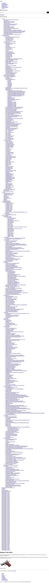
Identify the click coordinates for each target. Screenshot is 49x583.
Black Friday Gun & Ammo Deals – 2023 (8, 487)
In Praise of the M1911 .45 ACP (9, 26)
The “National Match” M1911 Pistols (11, 116)
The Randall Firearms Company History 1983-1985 (13, 123)
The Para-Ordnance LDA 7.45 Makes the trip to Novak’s (14, 452)
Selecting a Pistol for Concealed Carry (11, 253)
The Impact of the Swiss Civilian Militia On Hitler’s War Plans (15, 483)
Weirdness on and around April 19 (11, 416)
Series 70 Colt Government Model (11, 65)
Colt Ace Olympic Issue (9, 51)
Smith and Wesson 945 (9, 171)
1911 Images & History (5, 35)
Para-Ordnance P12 (9, 362)
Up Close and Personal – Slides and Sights (12, 462)
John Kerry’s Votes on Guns (10, 477)
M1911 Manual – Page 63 (6, 543)
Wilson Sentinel (8, 187)
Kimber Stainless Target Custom (11, 348)
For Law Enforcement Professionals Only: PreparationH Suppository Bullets (17, 422)
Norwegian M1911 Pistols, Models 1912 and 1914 (13, 113)
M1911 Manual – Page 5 (5, 530)
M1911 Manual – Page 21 (6, 503)
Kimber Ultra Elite (8, 164)
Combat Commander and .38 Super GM (12, 59)
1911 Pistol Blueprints (7, 213)
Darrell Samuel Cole (11, 222)
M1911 (7, 64)
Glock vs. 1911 (8, 423)
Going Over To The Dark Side (10, 441)
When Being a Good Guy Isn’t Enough (12, 259)
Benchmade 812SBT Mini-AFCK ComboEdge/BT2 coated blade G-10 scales (17, 313)
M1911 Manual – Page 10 (6, 492)
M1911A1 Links (6, 196)
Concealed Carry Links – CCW (8, 193)
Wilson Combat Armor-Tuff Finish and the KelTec (13, 294)
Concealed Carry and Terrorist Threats (11, 240)
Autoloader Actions (9, 389)
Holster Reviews (6, 295)
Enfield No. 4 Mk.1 (9, 321)
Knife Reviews (6, 312)
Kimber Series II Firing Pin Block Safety (12, 400)
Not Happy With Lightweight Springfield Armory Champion (15, 361)
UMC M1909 (10, 84)
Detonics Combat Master (9, 60)
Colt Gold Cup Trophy (9, 154)
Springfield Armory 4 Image (12, 104)
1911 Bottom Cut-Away (9, 38)
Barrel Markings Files (9, 89)
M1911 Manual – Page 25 (6, 506)
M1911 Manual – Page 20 (6, 502)
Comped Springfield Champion (10, 157)
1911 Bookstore (8, 418)
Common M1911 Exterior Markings (11, 109)
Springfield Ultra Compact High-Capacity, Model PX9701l (15, 372)
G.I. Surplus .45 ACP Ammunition (11, 110)
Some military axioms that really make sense (12, 432)
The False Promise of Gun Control (13, 429)
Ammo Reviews (6, 237)
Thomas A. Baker (10, 233)
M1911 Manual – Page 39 (6, 519)
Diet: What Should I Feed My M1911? (10, 24)
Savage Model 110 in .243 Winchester (11, 324)
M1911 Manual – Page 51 (6, 531)
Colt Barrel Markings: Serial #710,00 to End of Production (16, 91)
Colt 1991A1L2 (8, 150)
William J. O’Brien (10, 235)
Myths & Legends (4, 6)
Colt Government (8, 155)
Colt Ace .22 (8, 50)
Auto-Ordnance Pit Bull (9, 146)
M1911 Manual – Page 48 (6, 528)
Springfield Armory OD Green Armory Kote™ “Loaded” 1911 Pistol (16, 370)
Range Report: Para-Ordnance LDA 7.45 (12, 365)
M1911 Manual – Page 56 (6, 536)
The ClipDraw (8, 305)
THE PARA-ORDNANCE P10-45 (11, 378)
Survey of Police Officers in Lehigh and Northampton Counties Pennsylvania (17, 480)
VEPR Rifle (7, 325)
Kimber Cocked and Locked (10, 161)
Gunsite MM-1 (8, 338)
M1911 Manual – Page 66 (6, 548)
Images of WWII (8, 62)
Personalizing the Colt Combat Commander (12, 363)
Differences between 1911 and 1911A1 (12, 61)
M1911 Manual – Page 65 (6, 547)
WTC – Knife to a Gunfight (10, 129)
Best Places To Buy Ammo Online (9, 22)
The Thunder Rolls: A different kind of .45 (12, 454)
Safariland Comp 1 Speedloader (12, 281)
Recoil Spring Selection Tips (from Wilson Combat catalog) (15, 405)
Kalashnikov (8, 322)
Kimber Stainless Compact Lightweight (12, 347)
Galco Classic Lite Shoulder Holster (11, 298)
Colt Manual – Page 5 (9, 206)
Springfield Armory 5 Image (12, 105)
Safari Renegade (8, 169)
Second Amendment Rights (10, 479)
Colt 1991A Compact (9, 148)
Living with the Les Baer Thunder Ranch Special (13, 353)
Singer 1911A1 (8, 66)
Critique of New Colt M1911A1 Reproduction (13, 335)
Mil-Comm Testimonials (11, 287)
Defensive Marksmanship (9, 421)
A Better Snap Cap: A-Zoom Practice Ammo (12, 263)
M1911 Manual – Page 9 (5, 546)
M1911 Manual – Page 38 (6, 518)
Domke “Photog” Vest (9, 270)
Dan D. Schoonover (11, 221)
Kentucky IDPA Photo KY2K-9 (12, 278)
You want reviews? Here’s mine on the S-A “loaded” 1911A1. (15, 385)
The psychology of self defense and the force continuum (14, 256)
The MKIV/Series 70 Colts (10, 122)
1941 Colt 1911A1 (8, 48)
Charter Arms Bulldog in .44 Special (11, 439)
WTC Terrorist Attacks (9, 136)
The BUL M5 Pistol (9, 375)
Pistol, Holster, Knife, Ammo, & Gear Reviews (11, 465)
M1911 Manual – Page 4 (5, 520)
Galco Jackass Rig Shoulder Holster (11, 299)
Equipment (3, 575)
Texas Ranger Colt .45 (9, 71)
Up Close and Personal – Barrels (11, 456)
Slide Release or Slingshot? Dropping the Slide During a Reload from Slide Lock (18, 408)
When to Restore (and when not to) (11, 414)
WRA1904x (9, 86)
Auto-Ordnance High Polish (10, 144)
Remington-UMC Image (11, 100)
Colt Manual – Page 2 (9, 204)
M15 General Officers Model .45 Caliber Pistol (13, 112)
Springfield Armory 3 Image (12, 103)
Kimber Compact (8, 162)
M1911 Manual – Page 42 (6, 523)
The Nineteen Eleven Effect (10, 484)
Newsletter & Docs (9, 426)
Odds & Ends (6, 415)
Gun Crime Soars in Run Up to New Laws (14, 428)
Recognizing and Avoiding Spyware (11, 431)
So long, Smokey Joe (11, 232)
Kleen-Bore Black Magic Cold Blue (11, 285)
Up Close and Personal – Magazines (11, 460)
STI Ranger (7, 373)
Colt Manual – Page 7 (9, 208)
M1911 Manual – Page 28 (6, 509)
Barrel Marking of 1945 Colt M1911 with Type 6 (15, 90)
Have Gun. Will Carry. (9, 246)
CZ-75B (7, 440)
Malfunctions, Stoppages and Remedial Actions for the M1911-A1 (16, 401)
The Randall (7, 379)
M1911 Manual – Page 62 (6, 542)
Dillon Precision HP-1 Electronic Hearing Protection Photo (16, 276)
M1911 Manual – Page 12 (6, 494)
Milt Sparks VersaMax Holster (10, 302)
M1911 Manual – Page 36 (6, 517)
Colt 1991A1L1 (8, 149)
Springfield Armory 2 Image (12, 102)
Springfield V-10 (8, 180)
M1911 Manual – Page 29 (6, 510)
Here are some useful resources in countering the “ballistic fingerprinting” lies (17, 396)
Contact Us (2, 14)
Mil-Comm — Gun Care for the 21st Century (12, 286)
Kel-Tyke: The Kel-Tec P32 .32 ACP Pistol (12, 445)
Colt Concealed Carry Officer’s (10, 53)
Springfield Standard (9, 179)
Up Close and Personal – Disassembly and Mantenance (14, 457)
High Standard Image (11, 98)
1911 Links (3, 192)
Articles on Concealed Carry (8, 261)
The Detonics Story (9, 117)
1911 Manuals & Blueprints (6, 201)
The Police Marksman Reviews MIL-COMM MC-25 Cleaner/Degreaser (17, 292)
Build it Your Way (8, 391)
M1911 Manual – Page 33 (6, 514)
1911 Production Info (5, 4)
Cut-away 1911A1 (8, 158)
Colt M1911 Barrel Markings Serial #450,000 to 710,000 (16, 93)
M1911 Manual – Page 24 (6, 505)
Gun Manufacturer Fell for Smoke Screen (12, 475)
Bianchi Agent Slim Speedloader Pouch (12, 266)
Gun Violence (8, 476)
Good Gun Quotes (6, 25)
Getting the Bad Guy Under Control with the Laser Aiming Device (16, 284)
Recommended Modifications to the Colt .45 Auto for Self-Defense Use (16, 406)
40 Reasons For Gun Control (10, 468)
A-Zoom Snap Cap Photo (11, 271)
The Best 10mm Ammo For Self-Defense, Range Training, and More (14, 31)
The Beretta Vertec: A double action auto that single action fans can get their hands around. (19, 448)
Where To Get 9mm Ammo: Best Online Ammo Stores (12, 34)
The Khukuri (8, 317)
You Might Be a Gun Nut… (10, 437)
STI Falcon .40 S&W (9, 183)
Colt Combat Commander (10, 152)
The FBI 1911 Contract (9, 119)
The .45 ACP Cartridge (7, 29)
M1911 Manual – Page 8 (5, 545)
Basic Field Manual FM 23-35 (6, 491)
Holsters (3, 576)
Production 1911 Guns (7, 140)
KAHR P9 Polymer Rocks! (10, 444)
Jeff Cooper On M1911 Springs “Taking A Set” (13, 399)
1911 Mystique (8, 419)
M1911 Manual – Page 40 (6, 521)
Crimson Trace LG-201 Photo (12, 275)
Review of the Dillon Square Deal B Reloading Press (14, 288)
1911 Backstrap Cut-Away (10, 37)
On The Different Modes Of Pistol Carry (12, 249)
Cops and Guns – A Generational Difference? (12, 243)
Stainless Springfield (9, 181)
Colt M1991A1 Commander (10, 334)
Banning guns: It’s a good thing (10, 471)
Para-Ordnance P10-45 (9, 167)
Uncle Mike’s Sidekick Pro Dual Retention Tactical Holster (15, 309)
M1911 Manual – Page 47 (6, 527)
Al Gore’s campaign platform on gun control (12, 469)
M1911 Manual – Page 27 (6, 508)
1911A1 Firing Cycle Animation (11, 41)
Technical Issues (4, 579)
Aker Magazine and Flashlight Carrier (11, 265)
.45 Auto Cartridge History (10, 76)
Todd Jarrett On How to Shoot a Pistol (11, 434)
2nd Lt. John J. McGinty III (12, 218)
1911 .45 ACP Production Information (11, 417)
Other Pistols (4, 577)
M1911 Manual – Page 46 (6, 526)
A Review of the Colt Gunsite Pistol (11, 328)
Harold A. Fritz (10, 224)
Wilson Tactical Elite (9, 188)
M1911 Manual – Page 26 (6, 507)
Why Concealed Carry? (9, 260)
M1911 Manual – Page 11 (6, 493)
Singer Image (10, 101)
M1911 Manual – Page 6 (5, 539)
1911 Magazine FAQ (9, 78)
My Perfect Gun (8, 357)
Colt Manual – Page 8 (9, 209)
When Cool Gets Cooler (9, 382)
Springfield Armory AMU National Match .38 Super (14, 67)
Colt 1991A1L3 (8, 151)
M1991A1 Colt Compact (9, 166)
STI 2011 (7, 182)
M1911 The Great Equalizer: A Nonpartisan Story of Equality (15, 248)
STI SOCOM (8, 374)
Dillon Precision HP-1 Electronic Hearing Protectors (14, 269)
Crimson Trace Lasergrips (10, 268)
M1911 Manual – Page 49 (6, 529)
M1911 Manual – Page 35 (6, 516)
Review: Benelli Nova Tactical (10, 323)
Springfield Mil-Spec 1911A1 (10, 177)
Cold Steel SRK (8, 314)
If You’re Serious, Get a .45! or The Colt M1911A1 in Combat (17, 226)
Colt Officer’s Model (9, 55)
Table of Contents (8, 211)
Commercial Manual (9, 210)
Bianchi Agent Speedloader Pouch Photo (14, 274)
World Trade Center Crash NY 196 (11, 128)
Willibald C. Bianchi (11, 236)
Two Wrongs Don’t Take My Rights (11, 435)
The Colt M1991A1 (9, 376)
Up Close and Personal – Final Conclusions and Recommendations (16, 458)
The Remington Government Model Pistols (12, 124)
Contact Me (3, 488)
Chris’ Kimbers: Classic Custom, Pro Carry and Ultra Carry (15, 331)
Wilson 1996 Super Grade (10, 185)
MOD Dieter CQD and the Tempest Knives (12, 315)
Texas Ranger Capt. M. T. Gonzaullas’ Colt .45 (13, 70)
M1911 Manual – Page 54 (6, 534)
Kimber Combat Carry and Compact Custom (12, 340)
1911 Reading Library (5, 215)
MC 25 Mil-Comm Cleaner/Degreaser (13, 279)
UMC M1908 (10, 83)
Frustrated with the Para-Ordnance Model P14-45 (13, 336)
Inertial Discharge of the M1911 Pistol (11, 387)
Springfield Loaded (9, 371)
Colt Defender (8, 332)
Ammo (3, 573)
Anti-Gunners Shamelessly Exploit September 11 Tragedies (15, 470)
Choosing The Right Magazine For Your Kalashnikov (14, 267)
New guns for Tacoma (9, 359)
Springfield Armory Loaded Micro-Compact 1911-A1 (14, 369)
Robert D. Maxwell (11, 230)
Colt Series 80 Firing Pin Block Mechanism (12, 392)
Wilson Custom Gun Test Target (10, 384)
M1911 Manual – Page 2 (5, 501)
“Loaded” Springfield (9, 141)
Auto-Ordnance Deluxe (9, 143)
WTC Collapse (8, 133)
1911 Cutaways (6, 20)
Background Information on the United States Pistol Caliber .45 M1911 (16, 88)
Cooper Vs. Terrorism (9, 242)
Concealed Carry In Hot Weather (11, 241)
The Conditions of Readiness (8, 33)
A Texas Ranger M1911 (9, 49)
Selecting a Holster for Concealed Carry (12, 252)
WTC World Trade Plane (9, 139)
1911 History (8, 77)
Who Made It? (8, 127)
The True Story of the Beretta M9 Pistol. (12, 126)
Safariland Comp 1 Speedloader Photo (13, 282)
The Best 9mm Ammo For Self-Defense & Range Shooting (13, 32)
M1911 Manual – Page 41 (6, 522)
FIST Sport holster (8, 297)
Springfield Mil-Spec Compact (10, 178)
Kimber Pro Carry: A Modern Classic (11, 344)
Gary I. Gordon (10, 223)
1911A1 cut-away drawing (10, 142)
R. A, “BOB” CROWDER (10, 114)
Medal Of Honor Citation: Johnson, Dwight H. (15, 228)
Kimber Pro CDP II (9, 345)
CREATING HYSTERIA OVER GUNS (12, 473)
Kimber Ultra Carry (9, 349)
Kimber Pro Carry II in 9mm (10, 343)
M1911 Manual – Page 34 (6, 515)
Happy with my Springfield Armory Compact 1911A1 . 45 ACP (15, 339)
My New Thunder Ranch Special (11, 356)
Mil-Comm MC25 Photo (11, 280)
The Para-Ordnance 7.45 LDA (10, 451)
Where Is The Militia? (9, 486)
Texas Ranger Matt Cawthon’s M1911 (11, 72)
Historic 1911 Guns (7, 42)
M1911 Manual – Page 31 (6, 512)
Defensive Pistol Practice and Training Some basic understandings (16, 244)
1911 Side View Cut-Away (10, 39)
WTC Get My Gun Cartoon (10, 135)
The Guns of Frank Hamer (10, 120)
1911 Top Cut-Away (9, 40)
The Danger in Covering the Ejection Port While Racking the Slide (16, 410)
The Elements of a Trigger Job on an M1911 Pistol (13, 411)
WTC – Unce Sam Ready (10, 132)
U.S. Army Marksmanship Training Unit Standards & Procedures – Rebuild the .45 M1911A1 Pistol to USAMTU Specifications (25, 413)
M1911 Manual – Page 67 (6, 549)
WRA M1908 (10, 85)
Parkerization (8, 404)
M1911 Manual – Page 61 (6, 541)
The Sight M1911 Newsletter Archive (13, 430)
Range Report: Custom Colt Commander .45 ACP (13, 364)
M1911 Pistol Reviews (7, 326)
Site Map (3, 489)
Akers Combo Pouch (11, 273)
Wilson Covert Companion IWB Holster (12, 311)
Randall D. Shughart (11, 229)
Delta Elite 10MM (8, 159)
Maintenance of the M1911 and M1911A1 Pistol (11, 28)
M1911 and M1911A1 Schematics (9, 27)
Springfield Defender (9, 174)
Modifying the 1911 (9, 402)
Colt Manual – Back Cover (10, 203)
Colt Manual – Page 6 (9, 207)
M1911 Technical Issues (7, 386)
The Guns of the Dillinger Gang (10, 73)
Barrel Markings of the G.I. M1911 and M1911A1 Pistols (14, 107)
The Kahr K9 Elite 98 (9, 450)
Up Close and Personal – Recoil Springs (12, 461)
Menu (1, 1)
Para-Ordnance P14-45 (9, 168)
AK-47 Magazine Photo (11, 272)
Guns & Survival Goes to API (10, 245)
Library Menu (6, 318)
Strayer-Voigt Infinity (9, 184)
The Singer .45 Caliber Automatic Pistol (12, 125)
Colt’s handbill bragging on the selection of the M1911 (14, 58)
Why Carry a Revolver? (9, 464)
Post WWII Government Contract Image (14, 99)
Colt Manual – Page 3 (9, 205)
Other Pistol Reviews (7, 438)
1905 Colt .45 (8, 44)
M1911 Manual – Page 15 (6, 497)
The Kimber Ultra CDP (9, 377)
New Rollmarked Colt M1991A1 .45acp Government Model (15, 360)
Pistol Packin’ (8, 250)
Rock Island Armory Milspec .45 (11, 367)
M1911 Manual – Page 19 (6, 500)
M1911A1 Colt (8, 354)
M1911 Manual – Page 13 (6, 495)
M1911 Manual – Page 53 (6, 533)
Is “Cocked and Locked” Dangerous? (11, 398)
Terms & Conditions (5, 490)
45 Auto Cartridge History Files (10, 79)
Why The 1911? (8, 436)
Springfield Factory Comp (10, 175)
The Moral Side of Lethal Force (10, 255)
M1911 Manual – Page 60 (6, 540)
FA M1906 (9, 80)
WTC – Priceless (8, 131)
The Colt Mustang (8, 449)
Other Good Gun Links (7, 198)
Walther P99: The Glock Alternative (11, 463)
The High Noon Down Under (10, 307)
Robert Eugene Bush (11, 231)
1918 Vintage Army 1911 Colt (10, 47)
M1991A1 (7, 165)
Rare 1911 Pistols (6, 190)
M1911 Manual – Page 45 (6, 525)
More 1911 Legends (9, 217)
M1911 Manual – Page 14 (6, 496)
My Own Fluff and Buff (9, 403)
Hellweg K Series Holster (9, 300)
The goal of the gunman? (9, 254)
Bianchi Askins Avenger (9, 296)
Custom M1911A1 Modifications (11, 393)
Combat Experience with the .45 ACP (13, 220)
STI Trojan (7, 327)
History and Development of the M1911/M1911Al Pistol (14, 111)
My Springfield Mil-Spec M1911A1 (11, 358)
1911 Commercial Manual (8, 202)
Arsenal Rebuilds (8, 87)
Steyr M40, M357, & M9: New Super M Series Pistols (14, 447)
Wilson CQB (8, 383)
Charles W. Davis (10, 219)
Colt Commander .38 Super (10, 52)
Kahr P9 (7, 443)
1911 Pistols (4, 578)
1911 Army (7, 45)
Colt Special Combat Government (11, 156)
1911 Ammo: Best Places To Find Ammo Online (11, 19)
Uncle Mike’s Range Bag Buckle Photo (14, 283)
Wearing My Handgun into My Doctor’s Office (13, 258)
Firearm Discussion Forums (8, 194)
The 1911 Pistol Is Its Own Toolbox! (11, 409)
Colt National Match (9, 54)
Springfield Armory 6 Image (12, 106)
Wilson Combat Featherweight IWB (11, 310)
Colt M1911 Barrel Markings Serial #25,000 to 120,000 (16, 92)
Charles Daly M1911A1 (9, 330)
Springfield (7, 172)
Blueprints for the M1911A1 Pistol (11, 214)
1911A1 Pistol (8, 46)
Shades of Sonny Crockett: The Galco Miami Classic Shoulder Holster (16, 304)
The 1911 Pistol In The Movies (8, 191)
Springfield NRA (8, 68)
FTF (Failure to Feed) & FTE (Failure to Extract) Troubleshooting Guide (17, 395)
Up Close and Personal (9, 455)
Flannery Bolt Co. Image (11, 97)
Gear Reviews (6, 262)
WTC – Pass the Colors (9, 130)
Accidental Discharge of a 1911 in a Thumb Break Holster (14, 388)
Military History (6, 197)
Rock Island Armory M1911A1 (10, 366)
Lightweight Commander (9, 63)
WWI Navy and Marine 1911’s (10, 74)
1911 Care (3, 18)
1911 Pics (3, 8)
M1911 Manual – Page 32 (6, 513)
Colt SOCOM (8, 57)
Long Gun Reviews (7, 319)
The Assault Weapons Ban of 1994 (11, 481)
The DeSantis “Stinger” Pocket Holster (12, 306)
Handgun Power (8, 424)
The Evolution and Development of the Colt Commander (14, 118)
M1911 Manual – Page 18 (6, 499)
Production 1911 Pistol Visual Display (9, 189)
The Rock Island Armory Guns (10, 380)
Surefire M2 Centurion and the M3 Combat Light (13, 291)
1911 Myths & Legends (7, 216)
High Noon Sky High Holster (10, 301)
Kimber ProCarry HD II (9, 346)
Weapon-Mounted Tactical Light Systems (12, 293)
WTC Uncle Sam (8, 137)
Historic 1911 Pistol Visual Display (9, 75)
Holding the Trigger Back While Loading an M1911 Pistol (14, 397)
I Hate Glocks (8, 442)
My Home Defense (9, 478)
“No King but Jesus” (9, 467)
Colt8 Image (9, 96)
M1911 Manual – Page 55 (6, 535)
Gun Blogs (5, 195)
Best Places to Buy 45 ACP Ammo (9, 21)
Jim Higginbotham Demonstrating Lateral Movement (14, 247)
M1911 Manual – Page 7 (5, 544)
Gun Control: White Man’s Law (12, 427)
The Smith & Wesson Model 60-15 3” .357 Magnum (14, 453)
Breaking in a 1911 (8, 390)
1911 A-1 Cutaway (7, 36)
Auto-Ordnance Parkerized (10, 145)
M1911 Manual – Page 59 (6, 538)
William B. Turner (10, 234)
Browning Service (8, 320)
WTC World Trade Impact (10, 138)
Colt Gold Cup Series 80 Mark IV (11, 333)
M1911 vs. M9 (4, 5)
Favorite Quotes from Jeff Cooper (11, 474)
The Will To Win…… (9, 257)
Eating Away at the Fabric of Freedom (11, 466)
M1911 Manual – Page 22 (6, 504)
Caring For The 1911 (5, 7)
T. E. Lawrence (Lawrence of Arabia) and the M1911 (14, 115)
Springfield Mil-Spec (9, 176)
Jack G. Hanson (10, 227)
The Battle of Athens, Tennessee (11, 482)
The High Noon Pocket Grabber (11, 308)
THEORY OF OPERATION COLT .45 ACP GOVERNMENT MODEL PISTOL (18, 412)
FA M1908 (9, 81)
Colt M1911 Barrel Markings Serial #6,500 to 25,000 (16, 94)
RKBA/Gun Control (7, 200)
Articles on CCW (6, 239)
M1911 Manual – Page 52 (6, 532)
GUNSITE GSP (8, 337)
